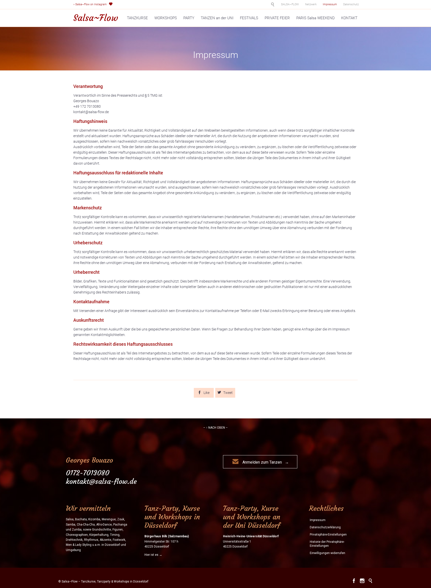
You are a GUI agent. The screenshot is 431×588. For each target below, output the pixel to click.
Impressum (317, 520)
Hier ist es (151, 555)
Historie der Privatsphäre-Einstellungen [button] (327, 544)
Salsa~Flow (95, 18)
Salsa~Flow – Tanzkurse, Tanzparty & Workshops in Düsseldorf (105, 581)
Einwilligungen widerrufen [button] (327, 553)
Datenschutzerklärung (325, 527)
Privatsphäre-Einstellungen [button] (328, 534)
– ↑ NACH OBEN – (215, 427)
